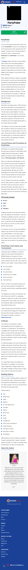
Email (13, 486)
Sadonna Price (14, 463)
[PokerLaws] (8, 3)
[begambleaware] (15, 566)
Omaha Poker (4, 515)
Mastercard (4, 543)
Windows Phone (5, 532)
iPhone (3, 530)
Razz (2, 517)
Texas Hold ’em (5, 512)
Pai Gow (3, 519)
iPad (2, 528)
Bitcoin (2, 538)
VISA (2, 545)
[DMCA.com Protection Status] (4, 566)
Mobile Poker (19, 1)
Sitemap (3, 556)
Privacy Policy (4, 554)
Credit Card (4, 541)
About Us (3, 551)
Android (3, 525)
